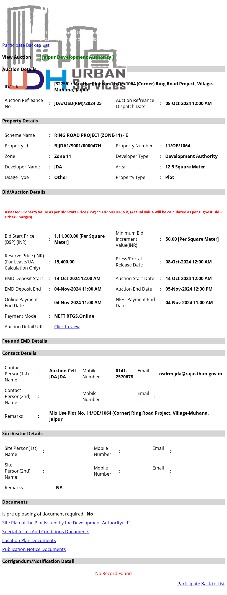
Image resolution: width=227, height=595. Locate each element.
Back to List (38, 45)
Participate (13, 45)
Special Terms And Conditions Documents (45, 532)
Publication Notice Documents (34, 549)
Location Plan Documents (29, 540)
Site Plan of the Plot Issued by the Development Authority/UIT (66, 523)
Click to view (66, 327)
